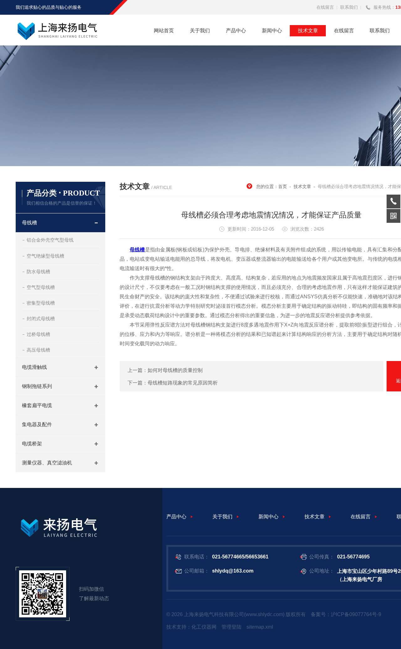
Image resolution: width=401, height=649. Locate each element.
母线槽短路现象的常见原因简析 (183, 382)
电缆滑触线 (34, 367)
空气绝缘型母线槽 (45, 256)
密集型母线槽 (41, 303)
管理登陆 (231, 627)
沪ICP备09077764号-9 (356, 614)
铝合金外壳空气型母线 (50, 240)
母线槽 (29, 222)
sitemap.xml (260, 627)
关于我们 (200, 30)
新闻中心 (272, 30)
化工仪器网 (203, 627)
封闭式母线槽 (41, 318)
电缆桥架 (32, 443)
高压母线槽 (38, 350)
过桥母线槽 (38, 334)
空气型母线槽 (41, 287)
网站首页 (164, 30)
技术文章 (308, 30)
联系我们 (349, 7)
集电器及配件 (37, 424)
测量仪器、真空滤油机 (47, 462)
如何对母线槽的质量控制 (175, 370)
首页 (282, 186)
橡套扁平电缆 (37, 405)
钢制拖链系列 (37, 386)
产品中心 (236, 30)
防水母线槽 (38, 271)
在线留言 (325, 7)
